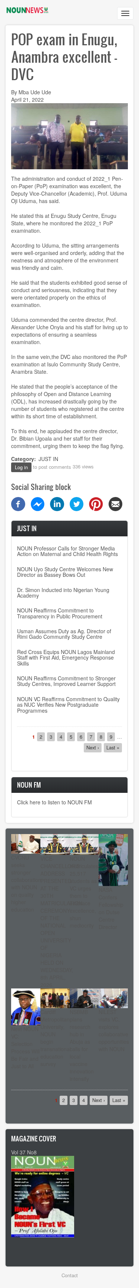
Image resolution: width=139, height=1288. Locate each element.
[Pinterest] (96, 503)
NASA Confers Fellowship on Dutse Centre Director (111, 908)
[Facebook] (18, 503)
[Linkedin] (57, 503)
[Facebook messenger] (38, 503)
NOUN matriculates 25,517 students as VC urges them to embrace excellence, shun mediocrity (84, 892)
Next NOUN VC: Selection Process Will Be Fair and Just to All (25, 1047)
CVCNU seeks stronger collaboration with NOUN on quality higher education (26, 883)
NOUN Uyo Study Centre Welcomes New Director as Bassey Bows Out (65, 571)
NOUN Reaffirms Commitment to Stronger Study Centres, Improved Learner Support (66, 680)
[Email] (116, 503)
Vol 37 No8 (24, 1152)
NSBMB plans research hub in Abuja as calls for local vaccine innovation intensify (82, 1045)
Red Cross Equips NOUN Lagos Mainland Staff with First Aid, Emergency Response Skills (66, 657)
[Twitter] (77, 503)
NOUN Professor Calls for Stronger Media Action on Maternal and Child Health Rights (67, 551)
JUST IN (48, 458)
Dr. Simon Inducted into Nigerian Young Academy (63, 592)
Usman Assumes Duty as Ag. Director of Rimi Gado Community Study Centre (64, 633)
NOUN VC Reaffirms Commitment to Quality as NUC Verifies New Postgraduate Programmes (68, 704)
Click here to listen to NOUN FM (54, 802)
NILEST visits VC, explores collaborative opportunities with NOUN (114, 1030)
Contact (70, 1275)
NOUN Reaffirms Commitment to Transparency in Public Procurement (59, 613)
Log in (21, 467)
